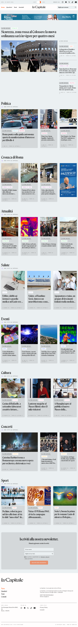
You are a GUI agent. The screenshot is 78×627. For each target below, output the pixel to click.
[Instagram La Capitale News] (62, 2)
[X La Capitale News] (69, 2)
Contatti (21, 7)
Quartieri (9, 7)
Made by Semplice (72, 624)
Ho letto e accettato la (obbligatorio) (36, 557)
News (3, 7)
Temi (15, 7)
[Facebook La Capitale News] (66, 2)
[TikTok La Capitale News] (72, 2)
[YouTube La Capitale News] (76, 2)
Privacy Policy (45, 557)
